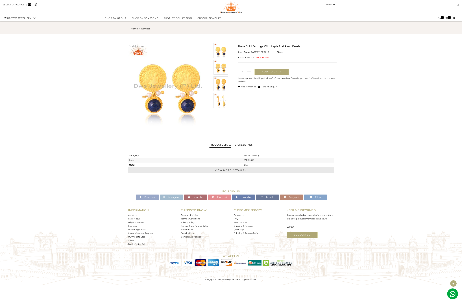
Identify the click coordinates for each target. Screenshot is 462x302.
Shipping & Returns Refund (247, 233)
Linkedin (246, 197)
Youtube (198, 197)
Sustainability (187, 233)
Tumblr (269, 197)
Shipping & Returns (243, 226)
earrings (145, 28)
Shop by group (116, 18)
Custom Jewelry (209, 18)
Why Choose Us (136, 222)
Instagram (174, 197)
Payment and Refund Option (195, 226)
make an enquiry (268, 86)
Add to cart (271, 71)
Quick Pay (239, 229)
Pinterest (222, 197)
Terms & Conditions (190, 218)
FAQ (236, 218)
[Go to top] (453, 283)
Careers (132, 240)
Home (134, 28)
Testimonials (187, 229)
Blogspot (293, 197)
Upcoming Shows (137, 229)
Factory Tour (134, 218)
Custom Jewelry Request (140, 233)
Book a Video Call (136, 244)
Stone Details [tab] (243, 144)
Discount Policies (189, 215)
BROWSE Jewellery (19, 18)
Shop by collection (178, 18)
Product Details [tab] (220, 144)
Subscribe (302, 234)
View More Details (230, 170)
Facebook (149, 197)
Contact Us (239, 215)
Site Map (132, 226)
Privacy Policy (188, 222)
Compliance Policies (191, 237)
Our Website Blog (136, 237)
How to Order (240, 222)
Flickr (318, 197)
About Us (132, 215)
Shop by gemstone (145, 18)
